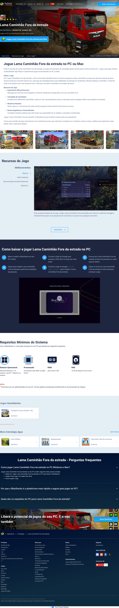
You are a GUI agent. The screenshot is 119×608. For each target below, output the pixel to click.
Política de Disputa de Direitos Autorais (22, 601)
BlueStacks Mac (5, 545)
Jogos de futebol (5, 591)
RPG (2, 582)
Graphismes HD (39, 576)
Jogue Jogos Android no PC (73, 562)
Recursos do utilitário (41, 579)
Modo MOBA (38, 549)
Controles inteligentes (41, 563)
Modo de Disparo (39, 547)
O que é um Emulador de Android (74, 564)
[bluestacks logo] (6, 4)
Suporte (69, 4)
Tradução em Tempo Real (42, 561)
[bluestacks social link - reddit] (101, 554)
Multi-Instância (39, 552)
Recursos (19, 4)
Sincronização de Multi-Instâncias (44, 554)
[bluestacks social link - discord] (97, 554)
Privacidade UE (36, 601)
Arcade (3, 575)
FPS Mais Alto (39, 574)
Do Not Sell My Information (48, 601)
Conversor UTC (39, 581)
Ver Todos (114, 432)
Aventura (3, 573)
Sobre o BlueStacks (70, 545)
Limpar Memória (39, 570)
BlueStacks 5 (4, 547)
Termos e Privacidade (6, 601)
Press (67, 554)
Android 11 (4, 556)
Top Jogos (4, 568)
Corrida (3, 580)
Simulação (4, 584)
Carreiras (67, 552)
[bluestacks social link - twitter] (109, 554)
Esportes (3, 586)
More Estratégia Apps (11, 432)
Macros (37, 556)
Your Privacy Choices (61, 607)
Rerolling (37, 565)
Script (36, 572)
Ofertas (3, 554)
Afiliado (60, 4)
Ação (2, 571)
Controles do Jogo (40, 545)
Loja (49, 4)
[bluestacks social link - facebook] (105, 554)
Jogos (30, 4)
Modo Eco (37, 558)
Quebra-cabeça (5, 577)
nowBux (3, 549)
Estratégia (5, 30)
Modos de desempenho (41, 567)
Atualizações (99, 545)
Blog (39, 4)
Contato (67, 549)
